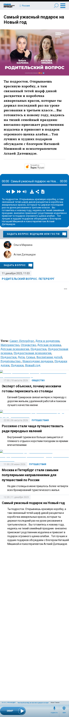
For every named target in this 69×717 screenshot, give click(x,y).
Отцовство (28, 345)
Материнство (10, 345)
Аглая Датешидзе (25, 254)
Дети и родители (47, 341)
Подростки (38, 349)
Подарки (17, 365)
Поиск (56, 5)
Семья (30, 357)
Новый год (32, 365)
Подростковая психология (32, 353)
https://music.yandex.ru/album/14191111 (44, 166)
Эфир (64, 712)
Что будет (11, 702)
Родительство (11, 361)
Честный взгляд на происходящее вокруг (33, 703)
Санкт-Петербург (22, 341)
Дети (21, 357)
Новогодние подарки (37, 361)
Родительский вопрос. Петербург (28, 278)
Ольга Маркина (23, 244)
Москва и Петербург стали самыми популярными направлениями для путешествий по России (30, 475)
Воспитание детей (49, 357)
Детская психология (15, 349)
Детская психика (49, 345)
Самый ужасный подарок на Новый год (33, 503)
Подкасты (54, 712)
